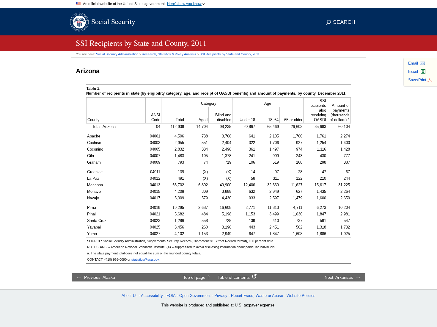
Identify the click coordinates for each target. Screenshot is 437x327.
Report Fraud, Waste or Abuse (257, 295)
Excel (413, 71)
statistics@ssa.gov (145, 259)
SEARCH (344, 22)
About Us (130, 295)
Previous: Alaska (99, 277)
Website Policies (301, 295)
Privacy (220, 295)
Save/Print (417, 80)
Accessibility (152, 295)
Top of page (194, 277)
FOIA (171, 295)
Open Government (195, 295)
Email (413, 63)
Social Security (113, 21)
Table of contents (234, 277)
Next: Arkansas (339, 277)
